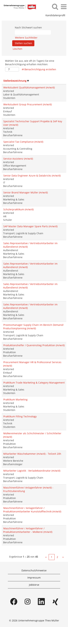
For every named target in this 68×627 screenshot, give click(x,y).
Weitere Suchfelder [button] (26, 37)
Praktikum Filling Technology (20, 416)
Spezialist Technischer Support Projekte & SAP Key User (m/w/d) (32, 123)
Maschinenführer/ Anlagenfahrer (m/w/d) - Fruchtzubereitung (28, 489)
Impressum (34, 577)
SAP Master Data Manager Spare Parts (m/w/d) (30, 226)
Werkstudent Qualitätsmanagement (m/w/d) (29, 87)
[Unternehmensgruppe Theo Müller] (18, 6)
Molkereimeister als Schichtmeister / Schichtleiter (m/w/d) (32, 435)
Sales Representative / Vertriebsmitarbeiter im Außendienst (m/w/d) (30, 245)
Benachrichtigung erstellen (40, 69)
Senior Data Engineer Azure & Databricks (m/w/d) (32, 175)
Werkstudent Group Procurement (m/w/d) (27, 104)
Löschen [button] (17, 48)
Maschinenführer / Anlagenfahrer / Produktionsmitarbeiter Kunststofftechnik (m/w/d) (32, 509)
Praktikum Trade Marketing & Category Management (34, 382)
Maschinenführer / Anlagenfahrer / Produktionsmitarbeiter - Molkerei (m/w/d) (27, 530)
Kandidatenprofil (55, 15)
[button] (63, 7)
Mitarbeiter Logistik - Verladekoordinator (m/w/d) (31, 470)
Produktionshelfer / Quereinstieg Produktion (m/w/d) (34, 345)
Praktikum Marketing (15, 399)
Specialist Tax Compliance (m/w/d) (23, 141)
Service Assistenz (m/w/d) (18, 158)
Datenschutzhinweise (34, 570)
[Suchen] (55, 6)
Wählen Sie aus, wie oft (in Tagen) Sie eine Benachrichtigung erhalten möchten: (29, 62)
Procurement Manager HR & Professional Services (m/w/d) (32, 364)
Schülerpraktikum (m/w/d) (18, 209)
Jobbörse (34, 584)
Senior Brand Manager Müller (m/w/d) (25, 192)
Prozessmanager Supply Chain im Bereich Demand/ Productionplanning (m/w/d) (33, 326)
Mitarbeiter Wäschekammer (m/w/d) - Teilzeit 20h (32, 453)
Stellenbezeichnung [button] (15, 80)
